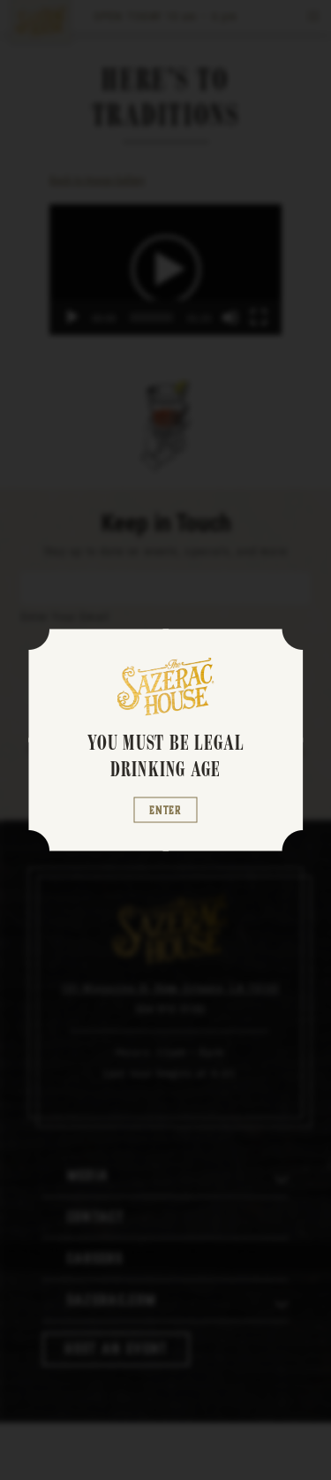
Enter (165, 809)
